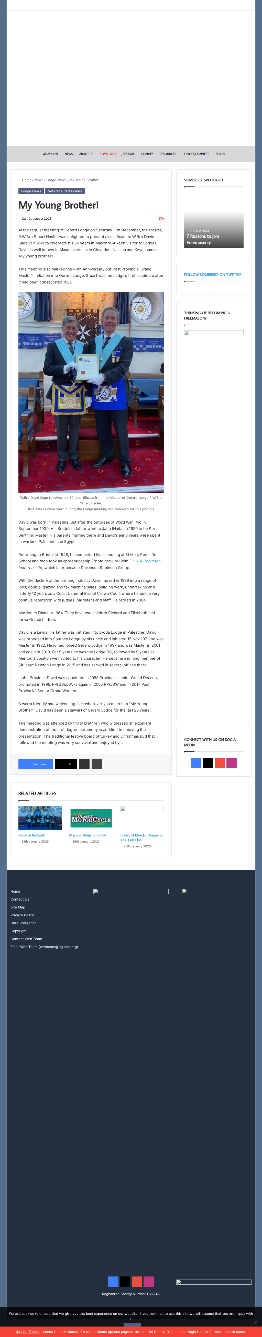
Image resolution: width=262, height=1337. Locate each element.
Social (220, 154)
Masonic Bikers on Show (87, 835)
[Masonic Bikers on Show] (91, 818)
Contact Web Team (26, 939)
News (68, 154)
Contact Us (19, 899)
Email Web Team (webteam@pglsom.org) (44, 947)
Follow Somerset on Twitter (213, 274)
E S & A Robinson (144, 561)
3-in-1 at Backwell (31, 835)
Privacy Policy (22, 915)
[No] (255, 1322)
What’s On (50, 154)
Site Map (17, 907)
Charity (146, 154)
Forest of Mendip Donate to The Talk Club (142, 837)
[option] (214, 220)
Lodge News (56, 180)
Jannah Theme (28, 1332)
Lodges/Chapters (195, 154)
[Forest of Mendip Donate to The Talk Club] (142, 818)
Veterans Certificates (65, 191)
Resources (167, 154)
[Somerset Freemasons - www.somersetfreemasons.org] (131, 28)
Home (26, 180)
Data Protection (23, 923)
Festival (128, 154)
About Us (86, 154)
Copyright (18, 931)
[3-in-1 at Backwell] (40, 818)
